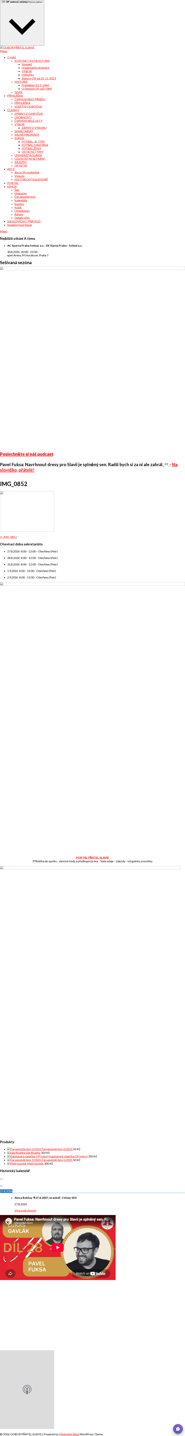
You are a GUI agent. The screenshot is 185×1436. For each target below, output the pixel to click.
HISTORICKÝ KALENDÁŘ (31, 179)
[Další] (1, 1185)
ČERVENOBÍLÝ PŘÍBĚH (29, 99)
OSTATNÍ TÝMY (32, 151)
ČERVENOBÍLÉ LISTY (28, 120)
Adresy (18, 214)
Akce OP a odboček (27, 172)
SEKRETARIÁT (23, 131)
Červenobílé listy (25, 196)
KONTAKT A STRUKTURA (31, 60)
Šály (17, 190)
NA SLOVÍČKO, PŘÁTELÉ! (24, 221)
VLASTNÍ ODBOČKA (28, 106)
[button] (178, 1429)
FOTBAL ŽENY (31, 148)
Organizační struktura (35, 67)
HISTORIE (21, 81)
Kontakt (27, 64)
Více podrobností (25, 1210)
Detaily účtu (22, 217)
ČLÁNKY (13, 110)
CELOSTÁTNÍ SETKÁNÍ (29, 158)
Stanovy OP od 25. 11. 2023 (39, 78)
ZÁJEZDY (20, 162)
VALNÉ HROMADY (26, 134)
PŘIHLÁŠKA (15, 95)
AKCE (11, 169)
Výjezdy (19, 176)
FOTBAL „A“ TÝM (33, 141)
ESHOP (12, 186)
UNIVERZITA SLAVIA (28, 155)
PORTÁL (12, 183)
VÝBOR (27, 71)
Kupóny (19, 204)
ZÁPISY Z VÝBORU (34, 127)
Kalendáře (20, 200)
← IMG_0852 (8, 537)
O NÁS (11, 57)
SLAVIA (19, 138)
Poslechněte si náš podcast (26, 454)
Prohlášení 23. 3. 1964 (35, 85)
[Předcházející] (1, 1179)
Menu (3, 51)
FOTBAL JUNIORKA (35, 145)
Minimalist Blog (69, 1434)
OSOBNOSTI (23, 117)
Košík (18, 207)
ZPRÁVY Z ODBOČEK (28, 113)
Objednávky (22, 210)
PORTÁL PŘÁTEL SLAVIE (92, 857)
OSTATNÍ (20, 165)
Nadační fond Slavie (19, 225)
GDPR (18, 92)
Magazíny (20, 193)
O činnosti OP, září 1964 (37, 88)
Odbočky (28, 74)
